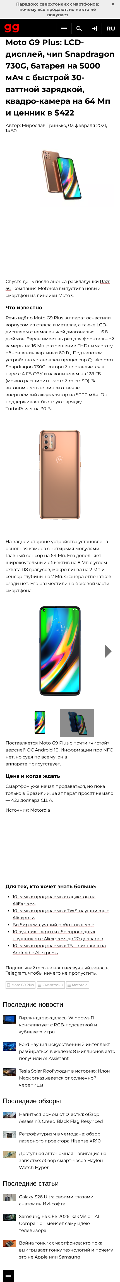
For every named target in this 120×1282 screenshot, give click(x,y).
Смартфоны (53, 985)
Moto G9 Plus (22, 985)
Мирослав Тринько (44, 125)
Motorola (40, 810)
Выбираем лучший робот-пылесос (53, 924)
